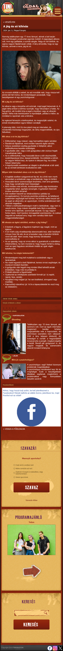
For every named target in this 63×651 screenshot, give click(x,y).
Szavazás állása (31, 500)
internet (5, 298)
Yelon (31, 522)
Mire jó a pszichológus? (23, 360)
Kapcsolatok (18, 315)
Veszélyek (10, 22)
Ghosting (16, 319)
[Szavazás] (31, 487)
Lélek (15, 356)
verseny (15, 298)
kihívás (10, 298)
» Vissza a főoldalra (14, 429)
